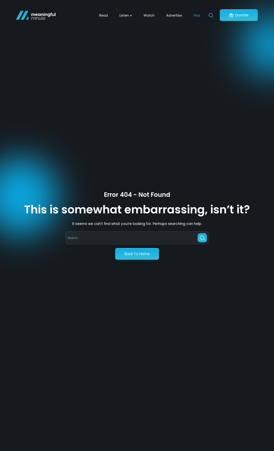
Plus (197, 15)
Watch (149, 15)
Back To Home (137, 253)
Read (103, 15)
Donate (241, 15)
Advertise (174, 15)
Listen (124, 15)
